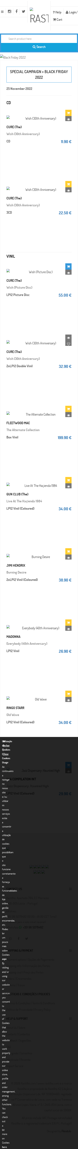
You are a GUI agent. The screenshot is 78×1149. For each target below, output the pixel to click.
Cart (59, 19)
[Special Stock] (68, 266)
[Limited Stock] (68, 113)
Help (58, 12)
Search (41, 46)
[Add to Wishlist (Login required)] (68, 344)
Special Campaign (25, 71)
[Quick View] (68, 119)
